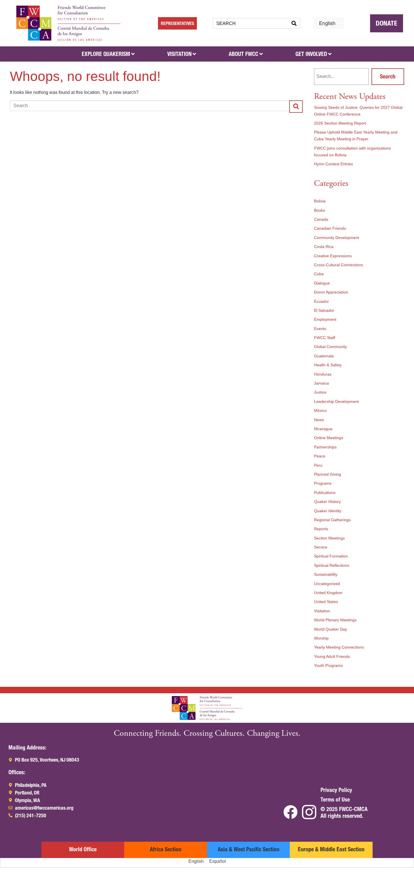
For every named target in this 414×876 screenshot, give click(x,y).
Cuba (319, 274)
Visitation (322, 611)
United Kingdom (328, 592)
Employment (325, 319)
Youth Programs (328, 665)
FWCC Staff (324, 337)
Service (320, 547)
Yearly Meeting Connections (339, 647)
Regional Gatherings (332, 520)
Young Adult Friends (332, 656)
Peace (319, 456)
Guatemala (324, 356)
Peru (318, 465)
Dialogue (322, 283)
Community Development (336, 237)
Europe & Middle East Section (331, 849)
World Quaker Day (330, 629)
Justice (320, 392)
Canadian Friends (330, 228)
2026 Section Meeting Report (340, 123)
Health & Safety (328, 365)
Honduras (322, 374)
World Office (83, 849)
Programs (322, 483)
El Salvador (324, 310)
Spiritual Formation (331, 556)
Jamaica (321, 383)
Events (320, 328)
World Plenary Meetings (335, 620)
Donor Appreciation (331, 292)
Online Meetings (328, 437)
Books (319, 210)
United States (326, 601)
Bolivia (320, 201)
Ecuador (321, 301)
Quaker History (327, 501)
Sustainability (325, 574)
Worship (321, 638)
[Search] (294, 23)
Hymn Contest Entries (333, 164)
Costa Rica (323, 246)
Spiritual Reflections (331, 565)
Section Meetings (329, 538)
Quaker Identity (327, 511)
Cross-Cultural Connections (338, 265)
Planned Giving (327, 474)
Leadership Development (336, 401)
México (320, 410)
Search (387, 76)
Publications (324, 492)
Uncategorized (327, 583)
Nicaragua (323, 428)
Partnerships (325, 447)
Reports (321, 529)
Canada (321, 219)
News (319, 419)
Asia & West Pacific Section (248, 849)
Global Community (330, 346)
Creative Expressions (333, 256)
